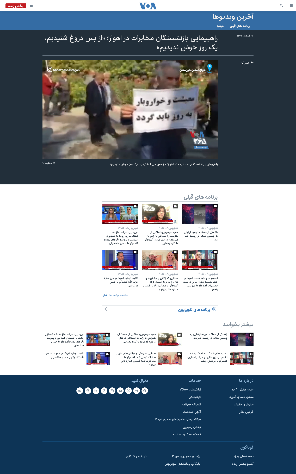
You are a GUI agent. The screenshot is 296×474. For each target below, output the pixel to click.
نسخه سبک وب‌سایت (187, 434)
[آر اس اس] (96, 390)
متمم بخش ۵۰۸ (243, 389)
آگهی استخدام (191, 412)
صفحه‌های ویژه (243, 456)
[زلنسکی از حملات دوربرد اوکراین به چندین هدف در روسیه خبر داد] (200, 214)
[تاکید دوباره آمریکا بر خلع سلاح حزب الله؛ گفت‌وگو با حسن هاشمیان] (120, 260)
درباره (220, 26)
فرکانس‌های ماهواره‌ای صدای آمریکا (178, 419)
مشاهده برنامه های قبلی (115, 295)
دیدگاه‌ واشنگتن (136, 456)
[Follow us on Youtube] (120, 390)
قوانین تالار (246, 412)
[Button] (247, 63)
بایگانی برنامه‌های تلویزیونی (182, 464)
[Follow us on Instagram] (112, 390)
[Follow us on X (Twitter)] (128, 390)
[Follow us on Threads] (104, 390)
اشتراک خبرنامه (191, 404)
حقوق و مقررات (244, 404)
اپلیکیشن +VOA (190, 389)
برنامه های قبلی (240, 26)
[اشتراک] (79, 390)
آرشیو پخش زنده (243, 464)
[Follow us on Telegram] (136, 390)
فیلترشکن (195, 397)
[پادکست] (88, 390)
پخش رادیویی (192, 427)
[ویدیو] (31, 6)
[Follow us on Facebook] (144, 390)
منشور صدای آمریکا (241, 397)
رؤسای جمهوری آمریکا (186, 456)
